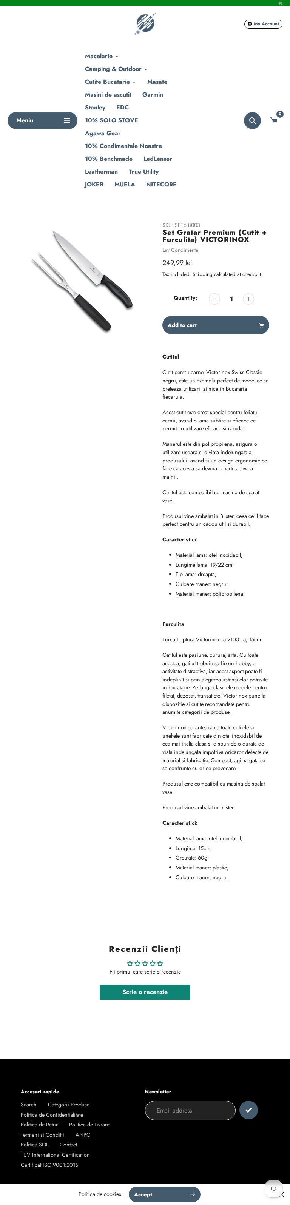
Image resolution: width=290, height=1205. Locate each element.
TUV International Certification (55, 1155)
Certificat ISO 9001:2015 (49, 1165)
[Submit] (248, 1110)
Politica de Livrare (89, 1124)
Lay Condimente (180, 250)
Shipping (203, 274)
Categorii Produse (68, 1104)
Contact (68, 1144)
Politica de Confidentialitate (52, 1115)
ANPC (83, 1135)
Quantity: (185, 298)
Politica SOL (34, 1144)
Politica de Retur (39, 1124)
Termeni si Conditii (42, 1135)
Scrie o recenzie (145, 992)
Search (29, 1104)
